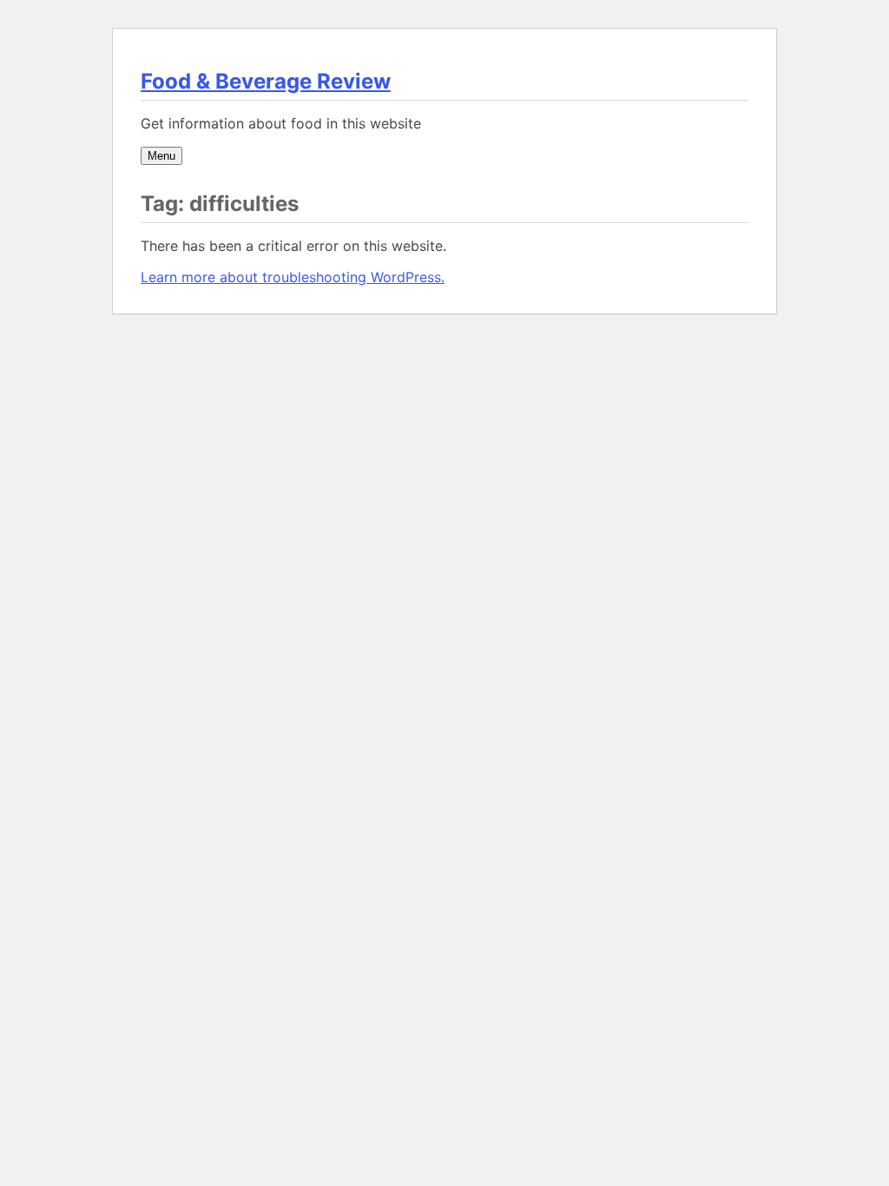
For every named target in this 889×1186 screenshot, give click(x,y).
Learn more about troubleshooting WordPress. (292, 277)
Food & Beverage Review (266, 81)
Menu (161, 155)
